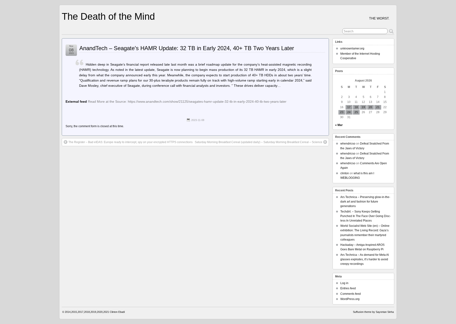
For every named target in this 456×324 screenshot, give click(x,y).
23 (341, 112)
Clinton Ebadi (117, 311)
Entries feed (348, 288)
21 (378, 107)
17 (349, 107)
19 (363, 107)
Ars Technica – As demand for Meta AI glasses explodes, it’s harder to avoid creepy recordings (364, 259)
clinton (344, 173)
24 (349, 112)
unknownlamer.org (352, 48)
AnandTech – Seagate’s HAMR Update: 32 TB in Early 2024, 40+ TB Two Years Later (186, 48)
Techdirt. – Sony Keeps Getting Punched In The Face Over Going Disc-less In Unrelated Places (365, 216)
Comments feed (350, 293)
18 (356, 107)
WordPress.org (350, 299)
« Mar (339, 125)
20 (370, 107)
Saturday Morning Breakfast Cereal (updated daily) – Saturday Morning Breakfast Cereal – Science (258, 142)
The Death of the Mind (108, 16)
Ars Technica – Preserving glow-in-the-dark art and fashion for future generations (365, 201)
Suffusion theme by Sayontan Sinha (373, 311)
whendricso (347, 143)
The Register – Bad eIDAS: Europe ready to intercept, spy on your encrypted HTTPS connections (130, 142)
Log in (344, 283)
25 (356, 112)
